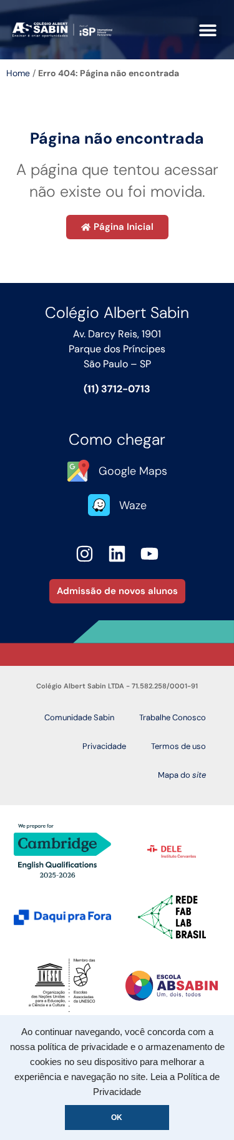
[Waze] (99, 505)
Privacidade (104, 746)
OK (116, 1117)
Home (18, 73)
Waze (133, 505)
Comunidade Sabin (79, 717)
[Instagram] (85, 554)
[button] (207, 30)
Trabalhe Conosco (172, 717)
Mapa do (182, 775)
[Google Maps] (78, 471)
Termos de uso (178, 746)
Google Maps (133, 470)
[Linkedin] (117, 554)
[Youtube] (149, 554)
